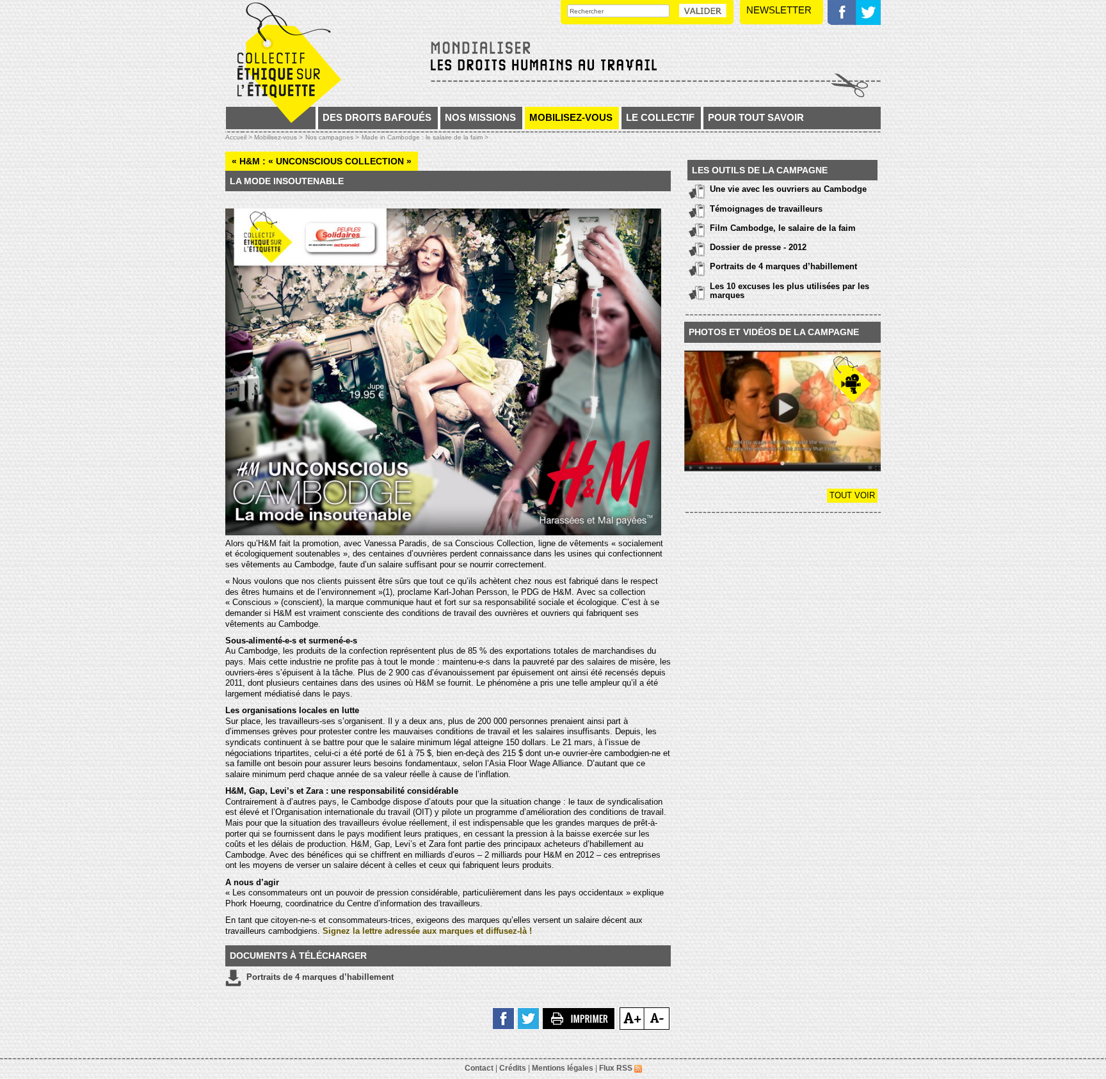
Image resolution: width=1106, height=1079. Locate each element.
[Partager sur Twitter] (529, 1018)
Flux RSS (616, 1068)
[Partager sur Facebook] (504, 1018)
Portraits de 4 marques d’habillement (317, 977)
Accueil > (239, 137)
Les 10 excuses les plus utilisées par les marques (789, 290)
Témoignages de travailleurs (766, 209)
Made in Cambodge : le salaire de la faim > (425, 137)
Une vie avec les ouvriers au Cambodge (788, 189)
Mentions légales (562, 1068)
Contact (479, 1068)
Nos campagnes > (332, 137)
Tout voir (852, 495)
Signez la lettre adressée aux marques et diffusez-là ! (427, 931)
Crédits (512, 1068)
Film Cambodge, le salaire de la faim (783, 228)
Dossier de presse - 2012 (758, 247)
